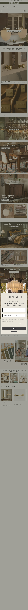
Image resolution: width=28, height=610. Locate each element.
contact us (9, 321)
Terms (12, 321)
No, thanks (14, 331)
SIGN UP (14, 328)
